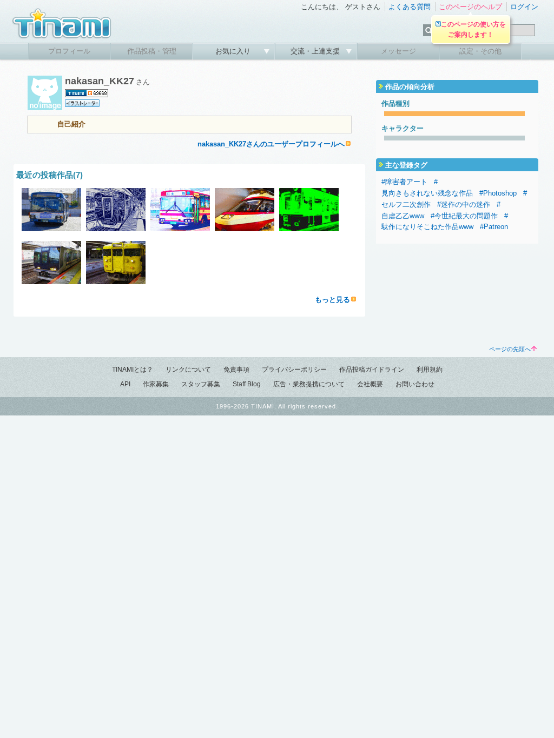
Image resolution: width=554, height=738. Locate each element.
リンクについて (188, 369)
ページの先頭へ (510, 349)
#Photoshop (498, 193)
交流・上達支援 (316, 51)
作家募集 (156, 384)
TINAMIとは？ (132, 369)
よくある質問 (409, 7)
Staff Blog (247, 384)
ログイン (524, 7)
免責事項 (236, 369)
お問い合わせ (414, 384)
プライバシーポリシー (294, 369)
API (125, 384)
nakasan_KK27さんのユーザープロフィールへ (271, 144)
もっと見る (332, 300)
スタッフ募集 (200, 384)
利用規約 (430, 369)
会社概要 (370, 384)
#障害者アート (404, 182)
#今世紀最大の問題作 (464, 216)
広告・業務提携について (309, 384)
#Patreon (494, 227)
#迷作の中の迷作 (463, 204)
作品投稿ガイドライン (371, 369)
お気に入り (234, 51)
